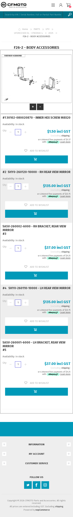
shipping (65, 135)
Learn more (65, 142)
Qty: (5, 130)
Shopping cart (68, 5)
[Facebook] (36, 485)
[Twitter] (28, 485)
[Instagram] (45, 485)
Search (69, 14)
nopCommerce (42, 510)
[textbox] (33, 14)
